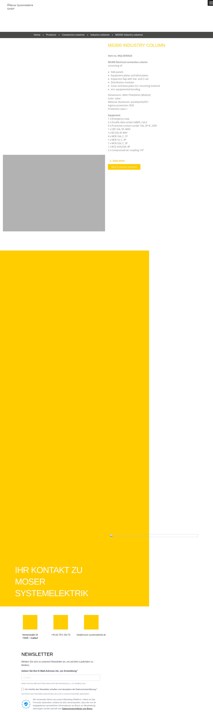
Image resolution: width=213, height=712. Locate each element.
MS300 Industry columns (129, 34)
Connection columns (73, 34)
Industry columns (100, 34)
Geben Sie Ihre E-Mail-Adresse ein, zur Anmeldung (49, 671)
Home (37, 34)
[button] (5, 96)
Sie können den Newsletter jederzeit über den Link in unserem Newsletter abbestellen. (55, 694)
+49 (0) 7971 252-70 (60, 635)
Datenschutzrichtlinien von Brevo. (77, 708)
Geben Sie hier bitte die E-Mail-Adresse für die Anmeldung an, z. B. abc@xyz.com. (53, 683)
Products (51, 34)
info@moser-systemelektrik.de (91, 635)
